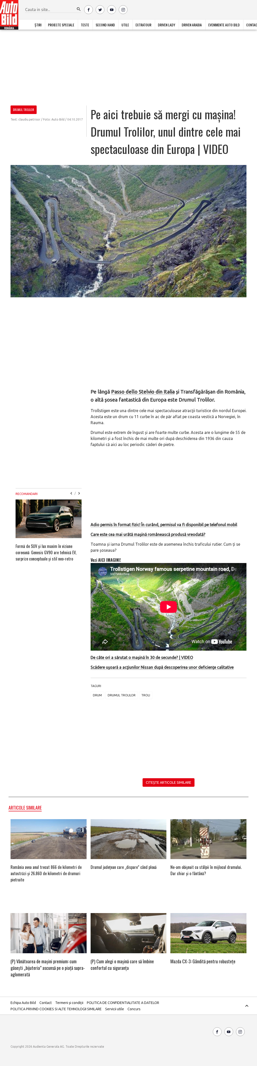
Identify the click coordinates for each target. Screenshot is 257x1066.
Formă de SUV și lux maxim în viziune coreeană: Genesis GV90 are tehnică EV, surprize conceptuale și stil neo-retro (46, 552)
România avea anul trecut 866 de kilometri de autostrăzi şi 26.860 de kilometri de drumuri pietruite (46, 873)
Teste (85, 24)
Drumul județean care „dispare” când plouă (124, 867)
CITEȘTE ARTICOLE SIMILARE (168, 782)
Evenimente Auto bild (224, 24)
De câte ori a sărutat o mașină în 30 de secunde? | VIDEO (142, 657)
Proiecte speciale (61, 24)
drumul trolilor (122, 695)
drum (97, 695)
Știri (38, 24)
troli (145, 695)
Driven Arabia (192, 24)
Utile (125, 24)
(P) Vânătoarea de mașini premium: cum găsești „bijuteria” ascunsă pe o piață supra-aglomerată (48, 968)
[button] (78, 9)
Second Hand (105, 24)
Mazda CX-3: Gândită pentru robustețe (202, 961)
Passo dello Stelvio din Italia (143, 392)
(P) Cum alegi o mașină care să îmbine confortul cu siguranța (122, 964)
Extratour (143, 24)
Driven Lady (166, 24)
